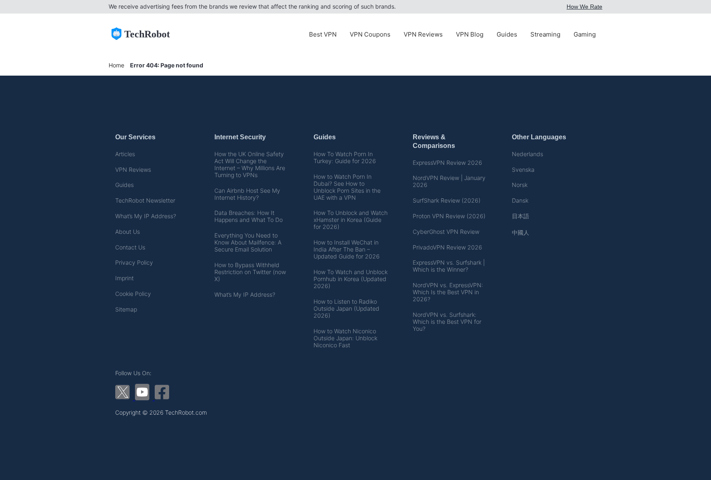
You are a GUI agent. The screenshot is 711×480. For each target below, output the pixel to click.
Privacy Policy (134, 262)
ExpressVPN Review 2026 (447, 162)
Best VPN (323, 34)
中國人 (520, 232)
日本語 (520, 215)
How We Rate (584, 6)
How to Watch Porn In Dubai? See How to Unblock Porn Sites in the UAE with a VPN (347, 187)
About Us (127, 231)
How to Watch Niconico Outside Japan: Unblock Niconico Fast (345, 338)
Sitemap (126, 309)
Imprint (124, 278)
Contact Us (130, 247)
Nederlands (527, 153)
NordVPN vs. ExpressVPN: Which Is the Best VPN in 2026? (448, 292)
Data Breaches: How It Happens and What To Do (248, 216)
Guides (507, 34)
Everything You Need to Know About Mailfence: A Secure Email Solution (247, 242)
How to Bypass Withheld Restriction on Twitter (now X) (250, 271)
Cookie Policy (133, 293)
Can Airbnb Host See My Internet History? (247, 194)
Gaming (585, 34)
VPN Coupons (370, 34)
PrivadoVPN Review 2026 (447, 247)
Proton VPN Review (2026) (449, 215)
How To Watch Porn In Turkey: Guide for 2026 (345, 157)
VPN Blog (469, 34)
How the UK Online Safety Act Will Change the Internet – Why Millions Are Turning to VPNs (249, 164)
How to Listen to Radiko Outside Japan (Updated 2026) (346, 308)
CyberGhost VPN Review (446, 231)
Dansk (520, 200)
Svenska (523, 169)
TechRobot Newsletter (145, 200)
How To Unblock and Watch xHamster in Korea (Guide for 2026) (351, 219)
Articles (125, 153)
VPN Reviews (423, 34)
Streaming (545, 34)
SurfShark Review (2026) (447, 200)
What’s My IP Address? (145, 215)
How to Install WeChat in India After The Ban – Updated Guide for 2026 (347, 249)
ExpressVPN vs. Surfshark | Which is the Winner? (449, 266)
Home (116, 65)
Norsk (519, 184)
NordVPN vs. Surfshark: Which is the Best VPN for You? (447, 321)
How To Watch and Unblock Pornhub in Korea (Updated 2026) (351, 278)
